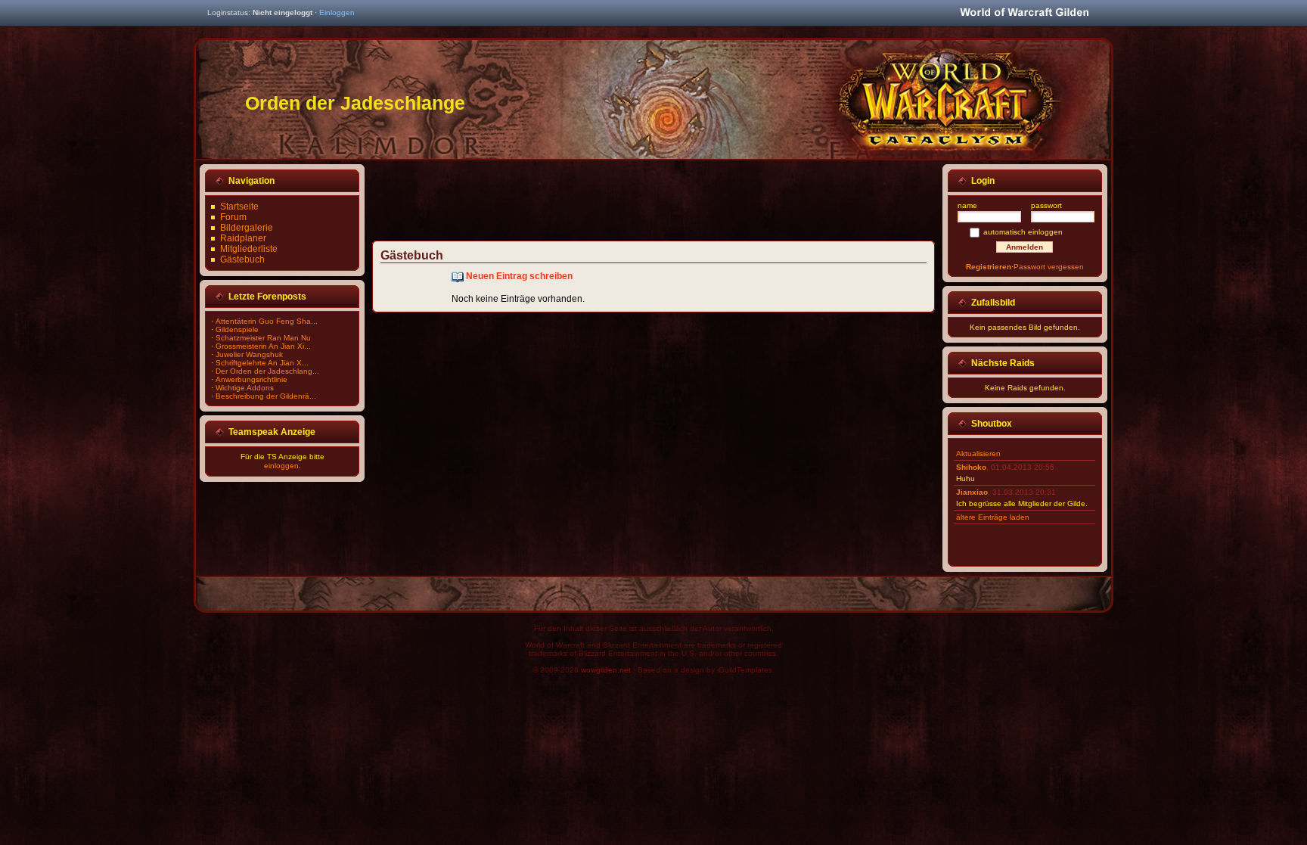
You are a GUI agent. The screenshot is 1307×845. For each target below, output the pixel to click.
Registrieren (988, 267)
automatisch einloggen (1023, 232)
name (967, 205)
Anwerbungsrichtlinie (251, 379)
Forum (233, 217)
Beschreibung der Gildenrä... (266, 396)
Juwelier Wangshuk (249, 354)
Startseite (239, 206)
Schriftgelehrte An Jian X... (262, 363)
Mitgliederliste (249, 249)
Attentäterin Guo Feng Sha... (267, 321)
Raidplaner (243, 238)
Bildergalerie (246, 227)
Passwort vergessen (1049, 267)
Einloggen (337, 12)
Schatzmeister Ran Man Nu (263, 338)
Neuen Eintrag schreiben (519, 276)
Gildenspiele (237, 329)
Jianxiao (972, 492)
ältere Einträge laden (992, 517)
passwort (1046, 205)
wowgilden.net (606, 670)
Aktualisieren (978, 453)
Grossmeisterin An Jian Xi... (263, 346)
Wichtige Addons (245, 388)
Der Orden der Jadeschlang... (267, 371)
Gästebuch (242, 259)
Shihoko (971, 467)
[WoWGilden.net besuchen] (1024, 13)
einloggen (281, 465)
